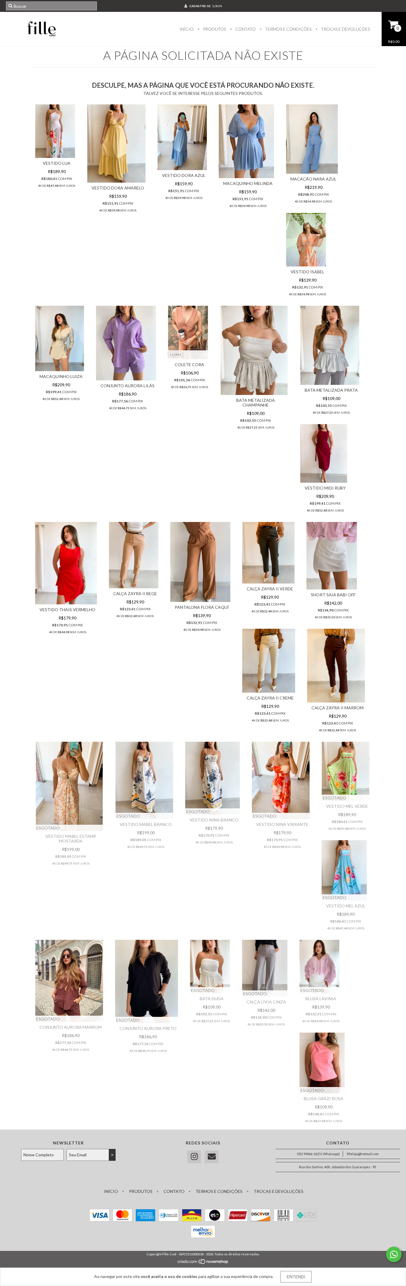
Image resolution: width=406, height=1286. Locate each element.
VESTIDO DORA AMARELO (118, 187)
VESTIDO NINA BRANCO (214, 819)
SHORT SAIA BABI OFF (333, 594)
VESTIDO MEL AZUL (345, 905)
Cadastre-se (200, 6)
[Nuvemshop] (203, 1263)
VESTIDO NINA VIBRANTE (282, 824)
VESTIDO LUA (56, 163)
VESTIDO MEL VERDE (347, 806)
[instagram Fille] (194, 1156)
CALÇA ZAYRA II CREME (270, 697)
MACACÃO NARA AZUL (313, 178)
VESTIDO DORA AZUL (183, 175)
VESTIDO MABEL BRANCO (146, 824)
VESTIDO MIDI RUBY (325, 487)
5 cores (175, 354)
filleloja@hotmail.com (363, 1154)
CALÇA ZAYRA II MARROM (337, 707)
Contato (245, 29)
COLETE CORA (189, 364)
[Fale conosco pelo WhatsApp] (394, 1254)
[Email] (211, 1156)
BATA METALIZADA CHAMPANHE (255, 402)
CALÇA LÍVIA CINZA (266, 1001)
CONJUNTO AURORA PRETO (148, 1028)
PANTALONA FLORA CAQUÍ (202, 607)
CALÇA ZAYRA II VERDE (270, 588)
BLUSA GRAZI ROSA (323, 1098)
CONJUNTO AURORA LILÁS (127, 385)
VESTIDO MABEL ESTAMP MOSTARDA (70, 838)
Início (186, 29)
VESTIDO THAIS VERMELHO (67, 609)
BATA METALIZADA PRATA (331, 390)
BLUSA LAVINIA (321, 998)
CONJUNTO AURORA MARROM (71, 1027)
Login (217, 6)
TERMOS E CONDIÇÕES (287, 29)
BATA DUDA (212, 998)
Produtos (214, 29)
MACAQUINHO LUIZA (61, 376)
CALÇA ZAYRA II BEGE (135, 593)
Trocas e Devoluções (345, 29)
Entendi (296, 1276)
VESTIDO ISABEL (307, 271)
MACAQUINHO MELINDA (248, 183)
